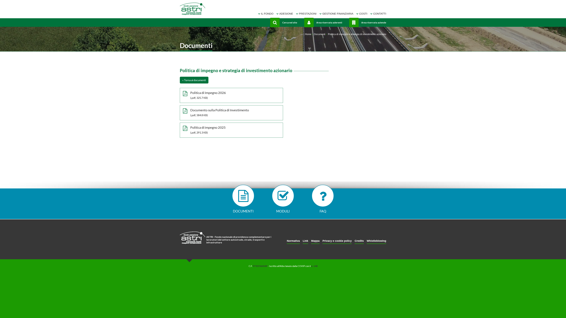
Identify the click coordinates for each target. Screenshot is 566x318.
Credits (359, 241)
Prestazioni (307, 13)
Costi (363, 13)
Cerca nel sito (289, 22)
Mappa (315, 241)
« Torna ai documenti (194, 80)
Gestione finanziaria (337, 13)
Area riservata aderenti (329, 22)
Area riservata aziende (373, 22)
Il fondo (267, 13)
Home (308, 34)
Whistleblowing (376, 241)
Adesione (286, 13)
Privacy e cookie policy (337, 241)
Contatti (379, 13)
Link (305, 241)
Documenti (319, 34)
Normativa (293, 241)
